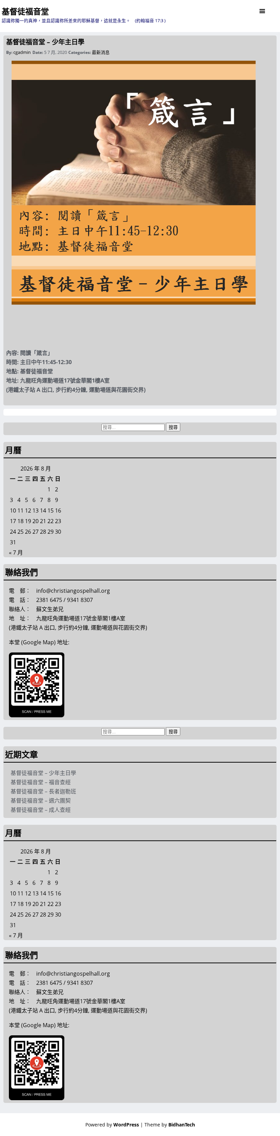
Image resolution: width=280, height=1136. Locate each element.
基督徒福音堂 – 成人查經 (41, 810)
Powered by (112, 1124)
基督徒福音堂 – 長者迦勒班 (43, 791)
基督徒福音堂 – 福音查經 (41, 782)
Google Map (38, 642)
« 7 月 (16, 552)
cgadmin (22, 52)
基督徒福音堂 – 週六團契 (41, 800)
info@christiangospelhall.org (73, 590)
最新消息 (101, 52)
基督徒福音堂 (25, 11)
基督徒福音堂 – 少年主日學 (45, 41)
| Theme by (167, 1124)
